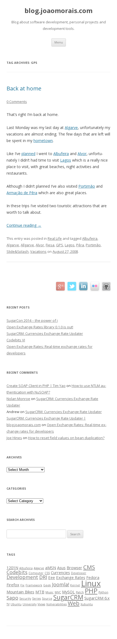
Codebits (17, 572)
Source (47, 598)
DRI (43, 577)
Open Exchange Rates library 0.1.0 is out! (40, 327)
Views (41, 604)
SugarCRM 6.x (97, 598)
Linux (91, 583)
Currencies (60, 572)
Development (22, 577)
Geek (47, 585)
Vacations (38, 251)
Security (25, 598)
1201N (12, 567)
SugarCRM (68, 597)
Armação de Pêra (22, 192)
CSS (47, 573)
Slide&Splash (18, 251)
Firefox (13, 584)
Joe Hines (14, 437)
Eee (51, 577)
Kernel (75, 585)
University (29, 604)
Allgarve (27, 245)
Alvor (82, 153)
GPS (59, 245)
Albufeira (61, 153)
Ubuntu (16, 604)
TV (8, 604)
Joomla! (60, 584)
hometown (43, 140)
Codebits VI (16, 340)
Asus (61, 567)
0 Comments (17, 101)
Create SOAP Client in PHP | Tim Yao (36, 385)
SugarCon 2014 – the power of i (32, 320)
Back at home (24, 88)
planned (28, 153)
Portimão (86, 186)
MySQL (68, 591)
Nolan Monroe (18, 398)
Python (103, 592)
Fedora (92, 577)
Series (36, 598)
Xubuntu (87, 604)
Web (73, 603)
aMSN (50, 567)
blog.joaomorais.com (58, 11)
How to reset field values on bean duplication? (66, 437)
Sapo (12, 597)
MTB (39, 591)
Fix (22, 585)
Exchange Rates (70, 577)
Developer (78, 573)
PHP (91, 590)
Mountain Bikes (20, 591)
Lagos (65, 160)
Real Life (55, 238)
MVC (58, 592)
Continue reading (24, 225)
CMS (89, 567)
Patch (80, 592)
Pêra (80, 245)
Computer (36, 573)
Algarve (71, 127)
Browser (74, 567)
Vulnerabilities (56, 604)
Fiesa (50, 245)
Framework (34, 585)
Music (49, 592)
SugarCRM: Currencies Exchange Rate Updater (45, 333)
